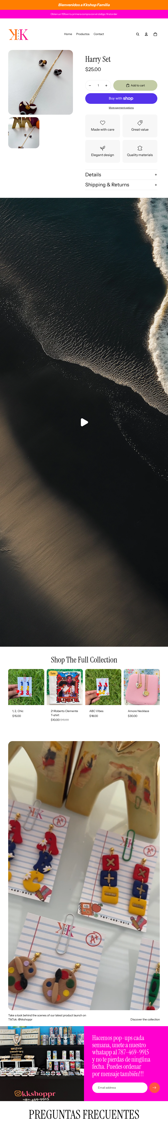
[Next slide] (118, 687)
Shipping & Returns (107, 185)
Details (93, 175)
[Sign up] (154, 1087)
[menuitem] (68, 34)
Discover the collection (145, 1019)
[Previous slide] (88, 687)
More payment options (121, 107)
